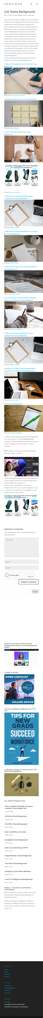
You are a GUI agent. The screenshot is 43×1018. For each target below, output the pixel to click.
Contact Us (8, 985)
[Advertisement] (21, 618)
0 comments (30, 15)
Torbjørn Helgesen (16, 433)
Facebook (7, 990)
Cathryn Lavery (15, 192)
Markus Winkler (15, 227)
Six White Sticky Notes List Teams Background (21, 99)
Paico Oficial (14, 263)
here (23, 483)
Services (7, 976)
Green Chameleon (16, 329)
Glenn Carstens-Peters (17, 95)
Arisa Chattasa (15, 294)
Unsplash (7, 53)
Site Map (7, 1002)
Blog (5, 972)
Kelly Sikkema (14, 128)
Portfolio (7, 974)
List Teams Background (14, 404)
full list (15, 60)
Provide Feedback (9, 988)
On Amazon (8, 184)
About (6, 969)
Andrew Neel (14, 400)
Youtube (7, 993)
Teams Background (20, 15)
